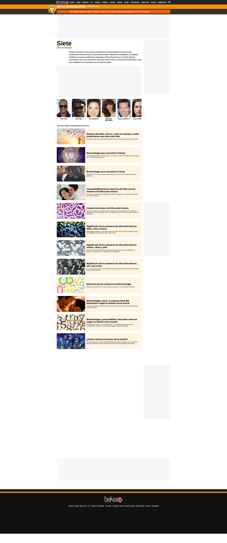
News (71, 506)
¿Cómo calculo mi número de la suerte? (107, 339)
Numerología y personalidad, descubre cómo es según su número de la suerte (111, 320)
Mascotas (140, 506)
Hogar (115, 506)
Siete (104, 6)
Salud (121, 506)
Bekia (71, 6)
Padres (101, 506)
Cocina (108, 506)
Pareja (94, 506)
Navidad (155, 506)
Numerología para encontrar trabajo (105, 153)
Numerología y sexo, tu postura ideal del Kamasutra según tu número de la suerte (108, 302)
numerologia (94, 6)
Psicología (130, 506)
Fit (89, 506)
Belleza (83, 506)
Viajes (148, 506)
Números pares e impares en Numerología (108, 284)
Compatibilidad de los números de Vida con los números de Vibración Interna (110, 190)
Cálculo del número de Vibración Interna (107, 208)
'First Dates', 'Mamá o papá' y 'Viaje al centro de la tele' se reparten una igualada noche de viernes (103, 11)
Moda (76, 506)
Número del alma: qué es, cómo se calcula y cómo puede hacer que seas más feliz (112, 135)
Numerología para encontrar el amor (105, 171)
